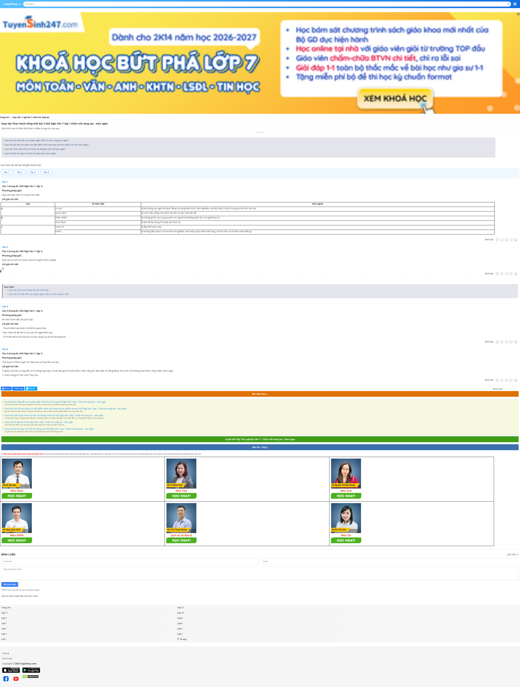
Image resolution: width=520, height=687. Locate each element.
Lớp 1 (4, 639)
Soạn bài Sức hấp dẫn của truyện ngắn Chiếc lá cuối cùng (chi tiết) (38, 294)
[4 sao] (514, 388)
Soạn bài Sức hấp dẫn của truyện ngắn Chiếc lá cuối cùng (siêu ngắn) (36, 140)
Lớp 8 (180, 618)
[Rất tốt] (515, 240)
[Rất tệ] (497, 240)
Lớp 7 (4, 623)
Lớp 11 (4, 612)
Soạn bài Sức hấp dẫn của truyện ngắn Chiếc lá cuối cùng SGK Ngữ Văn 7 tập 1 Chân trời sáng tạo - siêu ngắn (55, 401)
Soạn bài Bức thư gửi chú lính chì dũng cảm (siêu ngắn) (30, 153)
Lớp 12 (180, 607)
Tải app (183, 639)
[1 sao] (505, 388)
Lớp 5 (4, 628)
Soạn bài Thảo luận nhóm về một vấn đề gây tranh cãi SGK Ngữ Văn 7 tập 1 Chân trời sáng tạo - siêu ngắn (54, 415)
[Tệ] (502, 240)
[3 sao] (511, 388)
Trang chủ (6, 607)
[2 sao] (508, 388)
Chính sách (7, 658)
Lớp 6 (180, 623)
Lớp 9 (4, 618)
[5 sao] (518, 388)
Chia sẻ (7, 388)
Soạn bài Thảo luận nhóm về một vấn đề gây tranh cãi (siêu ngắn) (34, 149)
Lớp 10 (180, 612)
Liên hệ (5, 653)
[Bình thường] (506, 240)
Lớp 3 (4, 633)
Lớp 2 (180, 633)
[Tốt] (511, 240)
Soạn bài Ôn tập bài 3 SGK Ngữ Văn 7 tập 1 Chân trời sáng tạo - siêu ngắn (39, 422)
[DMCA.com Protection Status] (30, 679)
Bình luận (19, 389)
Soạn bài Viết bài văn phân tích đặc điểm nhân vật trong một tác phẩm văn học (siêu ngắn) (46, 144)
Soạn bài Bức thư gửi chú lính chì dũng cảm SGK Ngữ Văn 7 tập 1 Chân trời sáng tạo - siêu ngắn (49, 428)
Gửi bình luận (9, 584)
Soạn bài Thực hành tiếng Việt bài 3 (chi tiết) (28, 290)
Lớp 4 (180, 628)
